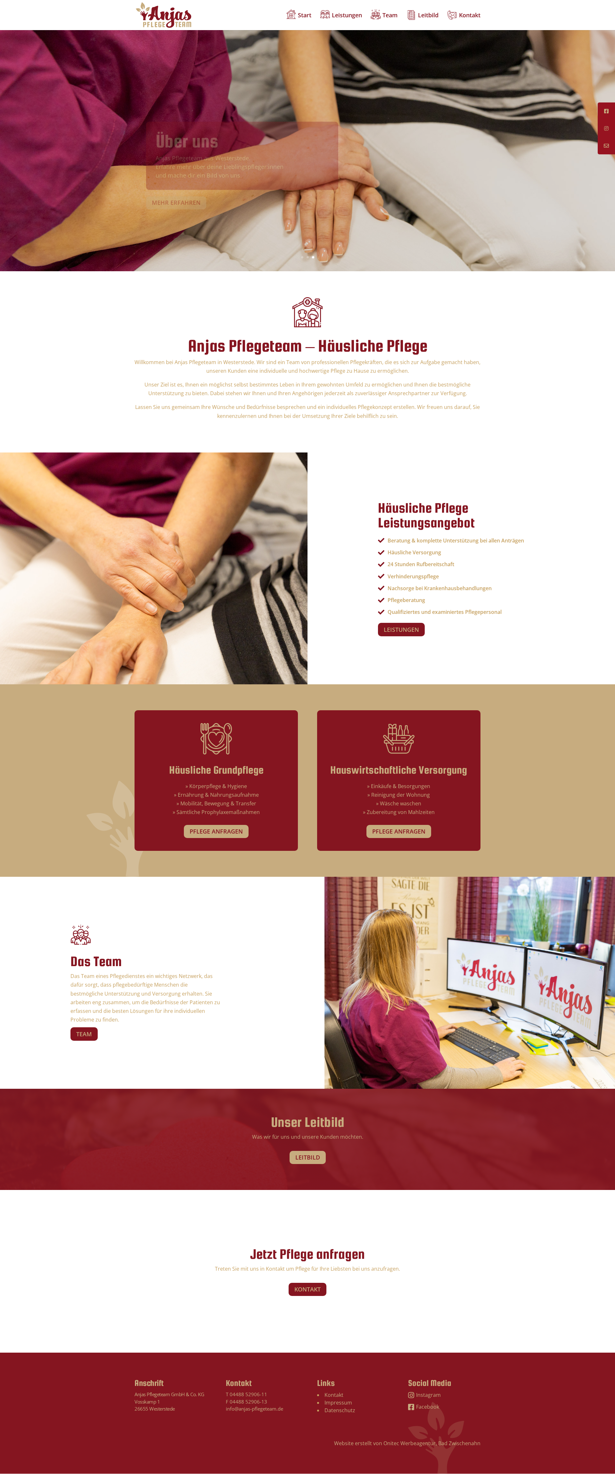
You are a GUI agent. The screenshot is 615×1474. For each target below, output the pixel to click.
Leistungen (347, 16)
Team (390, 16)
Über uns (187, 126)
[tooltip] (606, 111)
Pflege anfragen (216, 831)
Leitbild (428, 16)
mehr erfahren (176, 187)
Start (304, 16)
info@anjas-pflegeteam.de (254, 1408)
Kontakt (469, 16)
